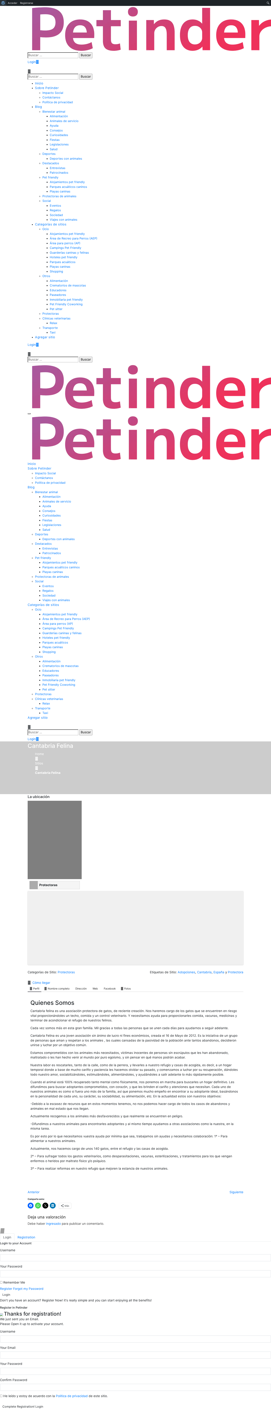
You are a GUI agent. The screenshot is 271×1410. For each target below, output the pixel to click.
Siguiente (236, 1192)
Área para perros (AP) (65, 243)
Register (6, 1289)
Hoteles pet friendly (63, 257)
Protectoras (50, 313)
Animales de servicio (64, 121)
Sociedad (56, 215)
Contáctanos (51, 97)
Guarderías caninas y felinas (69, 252)
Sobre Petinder (47, 88)
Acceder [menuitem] (12, 2)
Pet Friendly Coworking (66, 304)
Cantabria (204, 972)
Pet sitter (56, 309)
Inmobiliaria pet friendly (66, 299)
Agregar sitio (45, 337)
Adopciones (186, 972)
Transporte (50, 328)
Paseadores (58, 295)
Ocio (45, 229)
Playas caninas (60, 191)
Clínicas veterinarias (56, 318)
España (218, 972)
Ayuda (54, 125)
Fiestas (55, 140)
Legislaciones (59, 144)
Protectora (235, 972)
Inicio (39, 83)
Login (32, 62)
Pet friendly (50, 177)
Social (46, 201)
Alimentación (59, 116)
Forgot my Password (28, 1289)
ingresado (53, 1223)
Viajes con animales (63, 219)
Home (39, 754)
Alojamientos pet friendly (67, 182)
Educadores (58, 290)
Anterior (33, 1192)
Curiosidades (59, 135)
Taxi (52, 332)
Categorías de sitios (50, 224)
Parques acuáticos (62, 262)
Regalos (55, 210)
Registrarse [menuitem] (26, 2)
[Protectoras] (33, 885)
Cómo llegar (41, 983)
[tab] (7, 1237)
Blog (38, 107)
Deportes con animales (66, 158)
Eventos (55, 205)
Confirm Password (13, 1380)
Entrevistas (57, 168)
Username (7, 1250)
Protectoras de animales (59, 196)
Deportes (48, 154)
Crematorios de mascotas (68, 285)
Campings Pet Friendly (65, 248)
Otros (46, 276)
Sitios (39, 763)
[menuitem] (3, 3)
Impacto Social (52, 93)
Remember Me (13, 1282)
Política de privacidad (57, 102)
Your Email (7, 1348)
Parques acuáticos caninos (68, 187)
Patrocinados (59, 172)
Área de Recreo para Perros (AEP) (73, 238)
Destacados (50, 163)
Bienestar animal (53, 111)
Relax (53, 323)
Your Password (11, 1266)
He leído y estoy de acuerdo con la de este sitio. (55, 1396)
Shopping (56, 271)
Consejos (56, 130)
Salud (54, 149)
